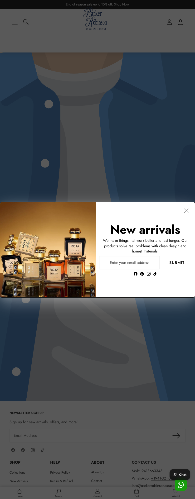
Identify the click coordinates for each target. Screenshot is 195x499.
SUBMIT (177, 262)
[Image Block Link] (48, 249)
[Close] (186, 210)
